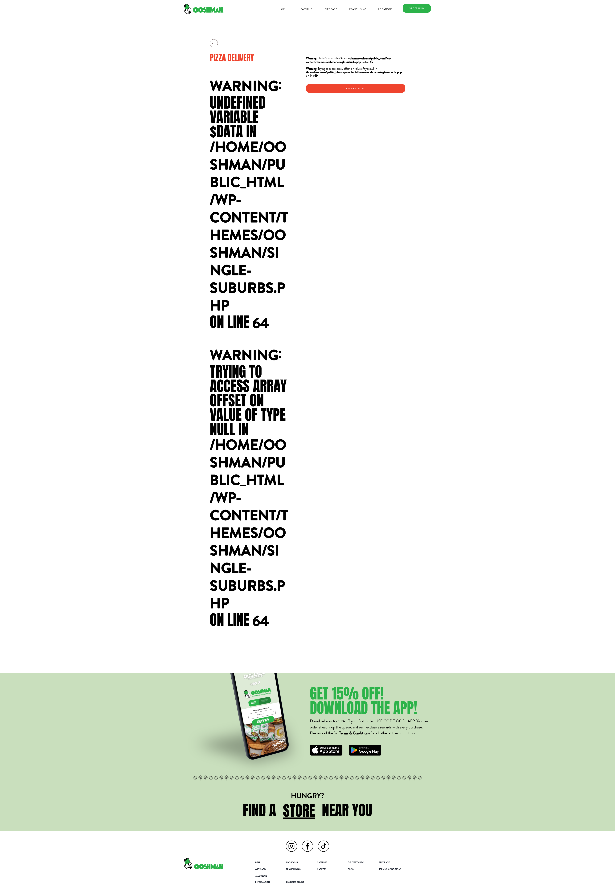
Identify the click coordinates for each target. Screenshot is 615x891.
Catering (306, 9)
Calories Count (295, 882)
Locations (385, 9)
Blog (351, 869)
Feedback (384, 863)
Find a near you (307, 810)
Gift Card (331, 9)
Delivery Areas (356, 863)
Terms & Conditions (354, 734)
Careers (321, 869)
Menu (284, 9)
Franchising (357, 9)
